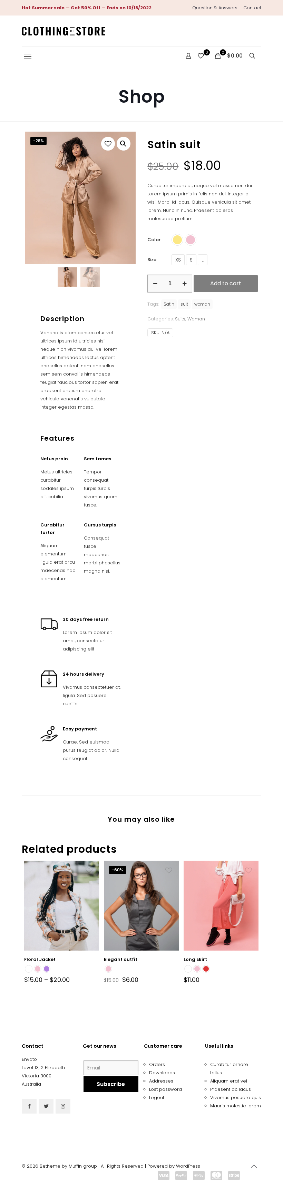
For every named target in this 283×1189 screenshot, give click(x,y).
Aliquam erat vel (228, 1081)
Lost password (165, 1089)
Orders (157, 1064)
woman (202, 304)
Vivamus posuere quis (235, 1097)
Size (151, 259)
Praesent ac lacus (230, 1089)
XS (178, 259)
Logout (156, 1097)
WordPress (188, 1166)
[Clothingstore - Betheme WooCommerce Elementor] (63, 31)
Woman (196, 319)
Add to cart (225, 283)
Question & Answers (214, 7)
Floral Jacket (40, 959)
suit (184, 304)
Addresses (161, 1081)
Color (153, 239)
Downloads (162, 1072)
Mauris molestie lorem (235, 1106)
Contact (252, 7)
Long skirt (195, 959)
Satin (169, 304)
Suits (180, 319)
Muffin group (83, 1166)
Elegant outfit (120, 959)
